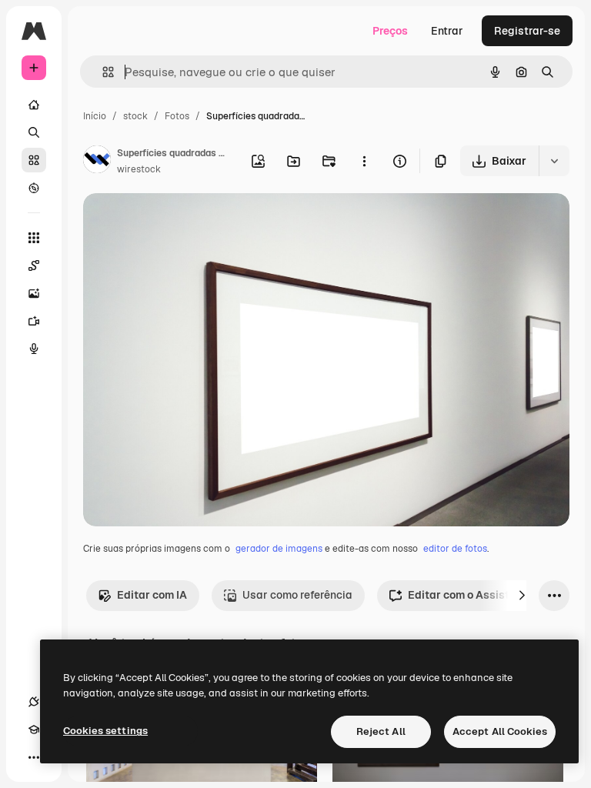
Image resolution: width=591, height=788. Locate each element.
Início (94, 116)
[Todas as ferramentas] (34, 237)
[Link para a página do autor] (97, 161)
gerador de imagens (278, 549)
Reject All (381, 731)
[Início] (34, 104)
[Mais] (34, 757)
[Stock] (34, 160)
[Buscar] (34, 132)
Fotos (177, 116)
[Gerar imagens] (34, 293)
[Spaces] (34, 265)
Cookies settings (105, 730)
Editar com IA (152, 595)
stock (135, 116)
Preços (390, 31)
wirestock (139, 169)
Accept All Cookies (499, 731)
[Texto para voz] (34, 348)
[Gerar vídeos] (34, 321)
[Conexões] (34, 702)
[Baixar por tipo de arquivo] (554, 160)
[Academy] (34, 729)
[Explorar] (34, 187)
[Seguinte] (522, 595)
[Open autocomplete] (102, 72)
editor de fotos (455, 549)
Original (181, 222)
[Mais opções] (364, 160)
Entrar (447, 31)
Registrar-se (527, 31)
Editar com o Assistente (470, 595)
